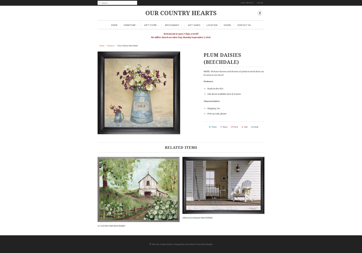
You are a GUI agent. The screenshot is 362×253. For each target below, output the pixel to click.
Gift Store (150, 25)
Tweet (214, 127)
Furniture (130, 25)
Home (114, 25)
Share (225, 127)
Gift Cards (194, 25)
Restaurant (172, 25)
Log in (260, 3)
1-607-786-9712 (247, 3)
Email (255, 127)
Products (110, 46)
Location (212, 25)
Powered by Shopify (204, 244)
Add (245, 127)
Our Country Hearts (181, 13)
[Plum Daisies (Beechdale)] (139, 93)
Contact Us (244, 25)
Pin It (235, 127)
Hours (227, 25)
